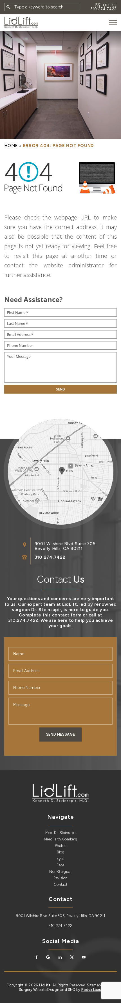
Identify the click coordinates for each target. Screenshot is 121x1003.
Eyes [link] (60, 858)
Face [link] (60, 865)
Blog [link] (60, 852)
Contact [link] (60, 884)
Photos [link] (60, 846)
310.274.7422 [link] (104, 9)
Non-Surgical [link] (60, 871)
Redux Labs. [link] (91, 990)
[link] (21, 22)
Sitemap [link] (94, 985)
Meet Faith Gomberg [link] (60, 839)
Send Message (60, 734)
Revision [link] (60, 878)
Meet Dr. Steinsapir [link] (60, 833)
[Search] (8, 7)
